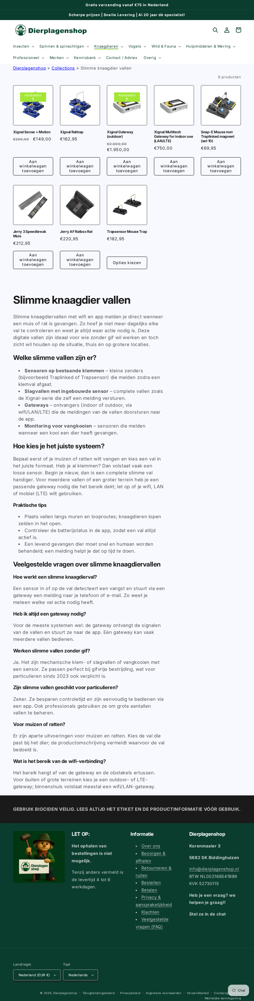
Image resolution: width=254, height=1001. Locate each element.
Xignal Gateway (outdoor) (120, 134)
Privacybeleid (130, 993)
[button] (23, 46)
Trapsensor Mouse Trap (127, 231)
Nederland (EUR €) (34, 975)
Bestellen (151, 882)
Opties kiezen (127, 262)
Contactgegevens (227, 993)
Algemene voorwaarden (164, 993)
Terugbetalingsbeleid (99, 993)
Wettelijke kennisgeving (223, 998)
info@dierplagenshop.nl (214, 868)
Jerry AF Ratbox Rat (76, 231)
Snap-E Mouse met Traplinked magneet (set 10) (217, 136)
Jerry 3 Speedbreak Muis (29, 233)
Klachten (150, 912)
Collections (63, 68)
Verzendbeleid (198, 993)
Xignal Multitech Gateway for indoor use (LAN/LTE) (173, 136)
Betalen (149, 890)
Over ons (150, 845)
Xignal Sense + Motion (32, 132)
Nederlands (78, 975)
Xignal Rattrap (71, 132)
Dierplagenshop (29, 68)
